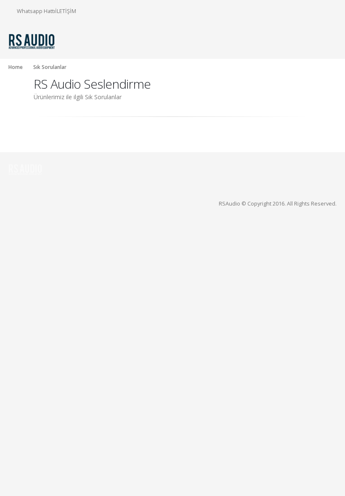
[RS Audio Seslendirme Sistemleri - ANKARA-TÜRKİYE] (31, 41)
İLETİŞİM (65, 11)
